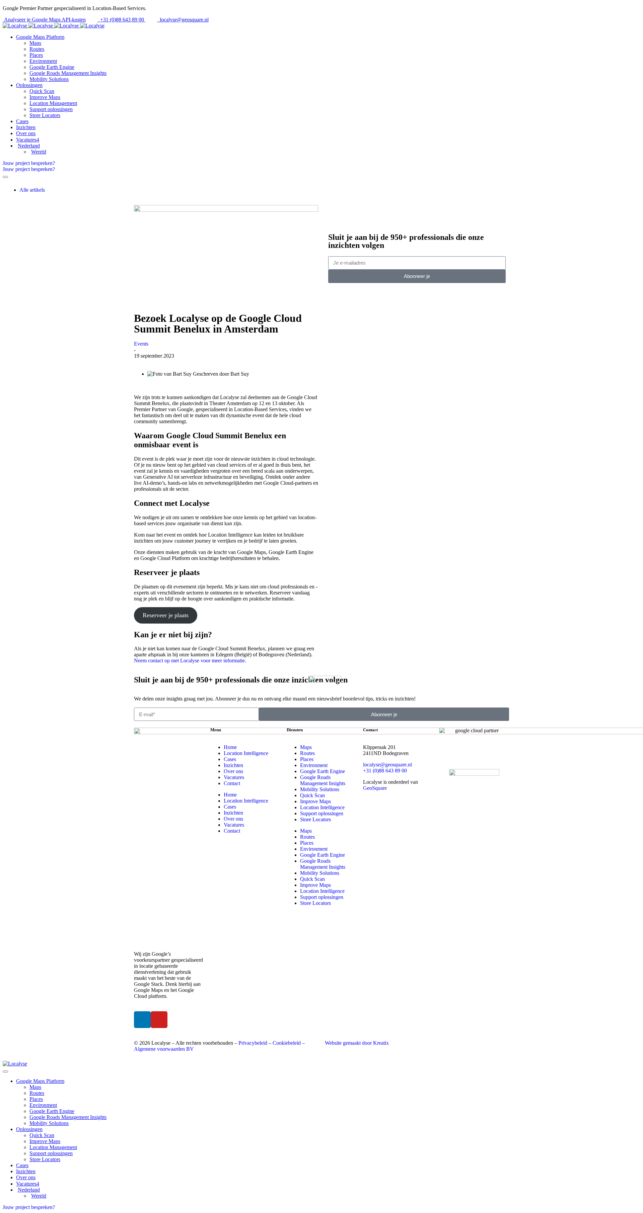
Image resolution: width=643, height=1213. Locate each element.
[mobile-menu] (5, 177)
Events (141, 344)
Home (230, 747)
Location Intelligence (246, 753)
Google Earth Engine (322, 771)
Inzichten (233, 765)
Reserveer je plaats (166, 615)
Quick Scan (312, 795)
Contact (232, 783)
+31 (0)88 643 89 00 (385, 770)
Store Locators (315, 819)
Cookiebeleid (287, 1043)
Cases (230, 759)
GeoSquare (375, 788)
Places (306, 759)
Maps (306, 747)
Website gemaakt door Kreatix (357, 1043)
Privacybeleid (252, 1043)
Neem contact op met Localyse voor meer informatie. (190, 660)
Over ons (233, 771)
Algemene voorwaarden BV (164, 1049)
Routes (307, 753)
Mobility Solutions (319, 789)
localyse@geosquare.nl (387, 764)
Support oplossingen (321, 813)
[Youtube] (159, 1019)
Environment (314, 765)
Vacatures (234, 777)
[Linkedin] (142, 1019)
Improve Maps (315, 801)
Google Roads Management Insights (322, 780)
